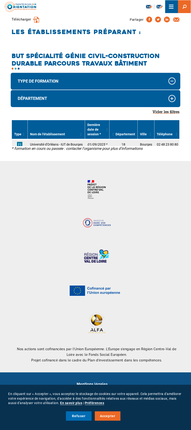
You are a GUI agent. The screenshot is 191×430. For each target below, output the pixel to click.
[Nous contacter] (160, 6)
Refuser (78, 416)
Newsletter (149, 7)
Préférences (94, 403)
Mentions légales (92, 384)
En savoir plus (71, 403)
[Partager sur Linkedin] (167, 19)
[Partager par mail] (176, 19)
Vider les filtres (166, 112)
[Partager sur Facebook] (149, 19)
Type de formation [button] (38, 81)
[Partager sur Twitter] (158, 19)
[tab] (95, 81)
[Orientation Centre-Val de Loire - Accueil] (19, 6)
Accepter (108, 416)
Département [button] (32, 98)
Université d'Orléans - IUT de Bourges (56, 144)
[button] (23, 134)
